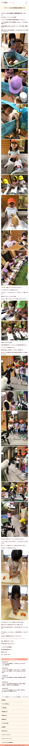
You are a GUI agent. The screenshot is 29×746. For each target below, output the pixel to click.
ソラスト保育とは (5, 704)
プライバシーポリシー (6, 734)
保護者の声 (4, 719)
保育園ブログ (7, 696)
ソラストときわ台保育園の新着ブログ (10, 659)
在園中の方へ (4, 715)
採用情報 (3, 727)
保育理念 (3, 700)
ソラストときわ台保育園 (15, 696)
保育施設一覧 (4, 711)
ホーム (3, 696)
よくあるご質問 (5, 723)
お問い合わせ (4, 731)
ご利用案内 (4, 707)
